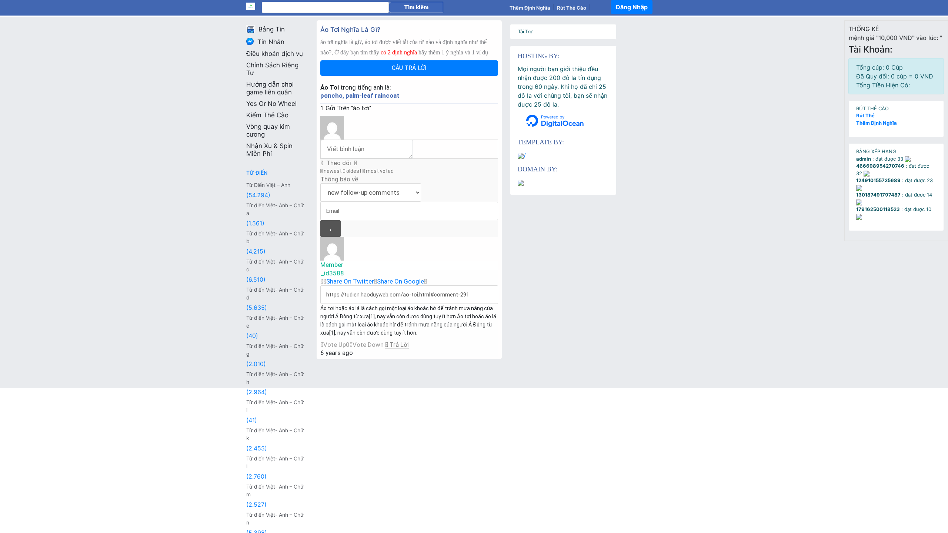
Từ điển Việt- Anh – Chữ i (275, 406)
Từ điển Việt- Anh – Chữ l (275, 462)
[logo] (254, 6)
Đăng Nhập (632, 7)
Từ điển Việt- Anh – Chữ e (275, 322)
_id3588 (332, 273)
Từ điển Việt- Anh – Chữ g (275, 350)
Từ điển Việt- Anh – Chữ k (275, 434)
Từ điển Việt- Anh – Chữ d (275, 293)
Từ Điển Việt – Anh (268, 185)
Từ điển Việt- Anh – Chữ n (275, 519)
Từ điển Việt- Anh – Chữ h (275, 378)
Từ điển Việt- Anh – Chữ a (275, 209)
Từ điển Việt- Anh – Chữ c (275, 265)
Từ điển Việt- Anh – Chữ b (275, 237)
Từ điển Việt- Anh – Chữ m (275, 490)
